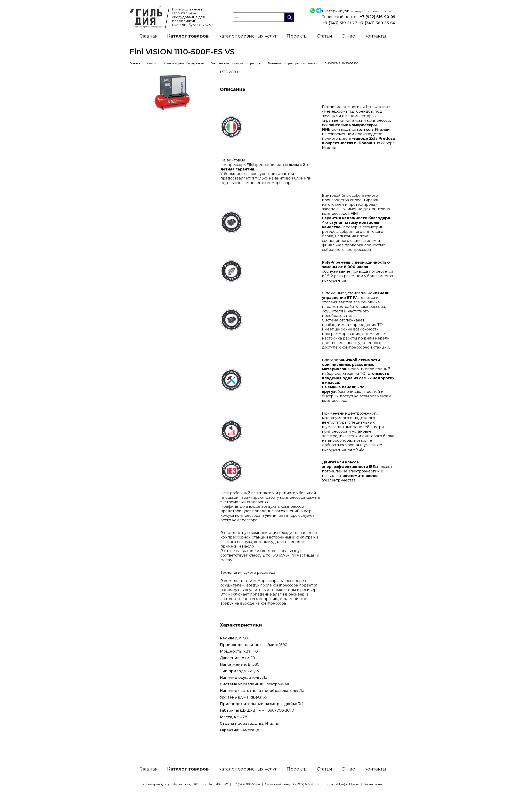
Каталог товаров (188, 36)
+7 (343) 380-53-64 (377, 23)
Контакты (375, 36)
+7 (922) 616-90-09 (377, 17)
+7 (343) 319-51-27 (340, 23)
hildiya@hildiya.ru (347, 784)
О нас (348, 36)
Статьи (324, 36)
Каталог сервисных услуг (247, 36)
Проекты (296, 36)
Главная (148, 36)
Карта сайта (373, 784)
